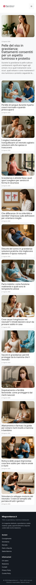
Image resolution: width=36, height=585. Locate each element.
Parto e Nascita (7, 548)
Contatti (4, 567)
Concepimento (6, 538)
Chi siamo (5, 561)
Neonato (4, 545)
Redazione (5, 564)
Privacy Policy (6, 570)
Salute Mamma (7, 551)
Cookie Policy (6, 573)
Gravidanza (5, 542)
